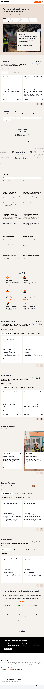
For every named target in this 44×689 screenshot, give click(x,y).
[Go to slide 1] (15, 167)
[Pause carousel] (29, 141)
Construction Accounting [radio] (26, 493)
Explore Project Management (7, 329)
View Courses (6, 467)
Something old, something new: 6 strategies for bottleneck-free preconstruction (10, 193)
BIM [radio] (12, 387)
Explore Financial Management (7, 489)
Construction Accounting (36, 117)
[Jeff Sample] (40, 64)
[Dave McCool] (37, 64)
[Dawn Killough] (33, 486)
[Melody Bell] (33, 542)
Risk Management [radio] (6, 549)
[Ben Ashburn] (40, 378)
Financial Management (7, 21)
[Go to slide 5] (26, 167)
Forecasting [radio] (31, 387)
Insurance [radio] (36, 549)
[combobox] (22, 178)
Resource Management (16, 18)
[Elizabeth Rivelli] (37, 542)
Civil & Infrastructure (6, 120)
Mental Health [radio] (5, 553)
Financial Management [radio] (7, 493)
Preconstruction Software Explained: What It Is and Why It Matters (32, 235)
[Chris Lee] (33, 378)
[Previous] (37, 104)
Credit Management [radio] (19, 497)
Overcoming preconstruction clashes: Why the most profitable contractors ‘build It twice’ (32, 193)
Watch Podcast (18, 163)
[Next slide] (31, 152)
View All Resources (33, 21)
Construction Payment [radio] (7, 497)
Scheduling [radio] (16, 333)
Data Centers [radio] (16, 72)
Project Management (33, 18)
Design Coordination (24, 21)
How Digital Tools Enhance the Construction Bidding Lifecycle (9, 256)
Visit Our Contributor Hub (21, 601)
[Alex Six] (37, 324)
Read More (20, 49)
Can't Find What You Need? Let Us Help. (11, 123)
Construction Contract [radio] (27, 549)
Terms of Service (8, 681)
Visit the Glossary (10, 299)
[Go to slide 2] (18, 167)
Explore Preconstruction (6, 383)
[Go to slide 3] (21, 167)
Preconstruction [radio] (5, 387)
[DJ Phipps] (33, 64)
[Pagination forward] (38, 265)
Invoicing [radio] (28, 497)
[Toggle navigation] (42, 1)
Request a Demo (37, 1)
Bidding (18, 117)
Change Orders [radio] (30, 333)
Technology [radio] (4, 72)
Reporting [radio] (38, 333)
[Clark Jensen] (40, 542)
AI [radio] (10, 72)
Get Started (25, 299)
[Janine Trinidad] (33, 324)
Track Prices (9, 312)
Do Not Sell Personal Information (14, 681)
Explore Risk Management (6, 545)
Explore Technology (5, 68)
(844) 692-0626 (8, 669)
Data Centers (5, 117)
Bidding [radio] (17, 387)
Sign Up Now (8, 648)
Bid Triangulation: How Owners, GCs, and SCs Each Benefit (31, 215)
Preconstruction (24, 18)
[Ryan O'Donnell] (40, 486)
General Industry (16, 21)
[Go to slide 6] (29, 167)
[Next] (41, 104)
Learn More (36, 163)
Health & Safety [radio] (16, 549)
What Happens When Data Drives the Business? (31, 256)
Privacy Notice (3, 681)
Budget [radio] (23, 333)
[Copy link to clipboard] (20, 453)
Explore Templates (27, 286)
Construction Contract (25, 117)
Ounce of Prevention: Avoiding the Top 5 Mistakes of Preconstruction (11, 235)
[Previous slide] (13, 152)
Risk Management (6, 18)
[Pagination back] (35, 265)
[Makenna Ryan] (40, 324)
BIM (14, 117)
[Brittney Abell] (37, 486)
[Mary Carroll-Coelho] (37, 378)
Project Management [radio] (7, 333)
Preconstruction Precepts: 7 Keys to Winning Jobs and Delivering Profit (10, 215)
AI (10, 117)
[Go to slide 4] (23, 167)
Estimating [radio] (23, 387)
